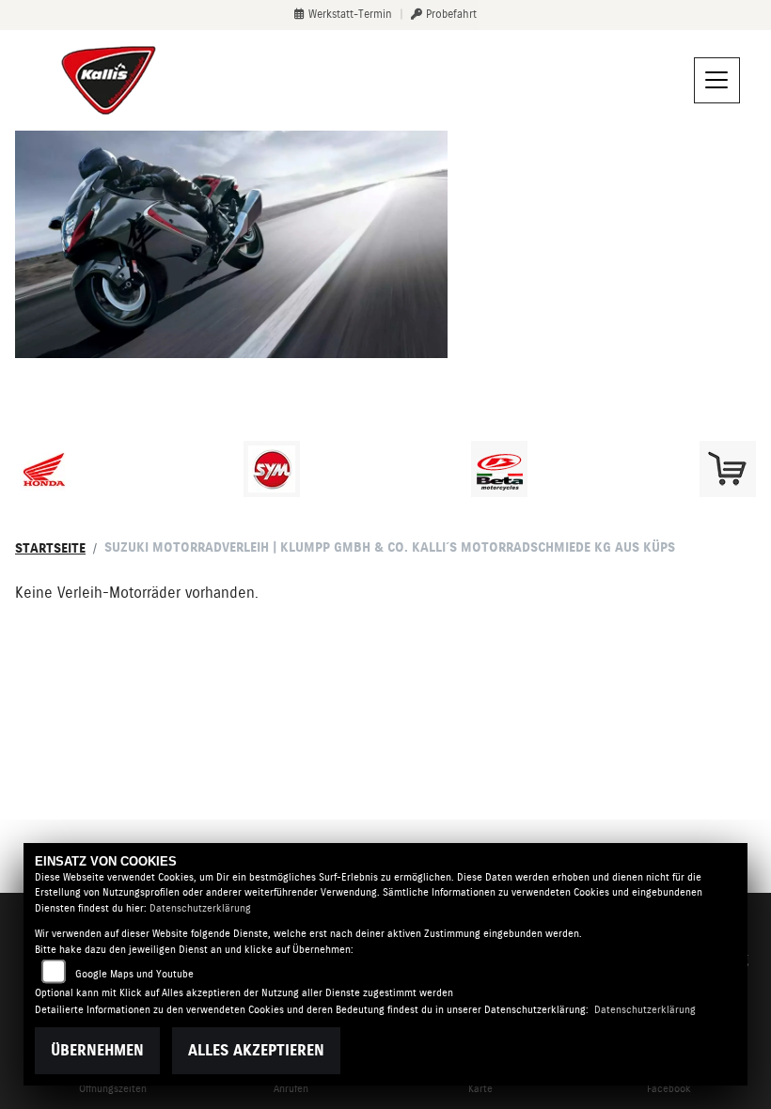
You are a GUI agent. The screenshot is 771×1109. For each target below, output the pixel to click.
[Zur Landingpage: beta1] (499, 469)
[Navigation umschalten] (717, 80)
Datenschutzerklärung (200, 908)
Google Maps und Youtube (134, 974)
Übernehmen (97, 1050)
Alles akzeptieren (256, 1050)
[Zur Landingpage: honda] (43, 469)
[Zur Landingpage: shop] (728, 469)
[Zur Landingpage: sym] (272, 469)
